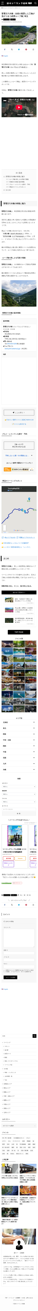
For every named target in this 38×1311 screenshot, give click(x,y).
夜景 (3, 1144)
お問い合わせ (29, 1297)
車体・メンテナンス (10, 1072)
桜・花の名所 (5, 1147)
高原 (27, 1153)
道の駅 (6, 1050)
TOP (6, 1297)
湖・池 (28, 895)
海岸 (34, 1147)
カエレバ (10, 854)
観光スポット (19, 1153)
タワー (4, 1141)
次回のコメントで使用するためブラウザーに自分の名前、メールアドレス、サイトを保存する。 (20, 971)
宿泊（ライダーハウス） (12, 1061)
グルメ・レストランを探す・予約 (19, 184)
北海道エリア (8, 1084)
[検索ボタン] (35, 3)
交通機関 (17, 1297)
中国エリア (7, 1104)
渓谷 (3, 1150)
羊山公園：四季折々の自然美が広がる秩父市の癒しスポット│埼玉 (24, 610)
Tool (6, 1080)
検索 (19, 813)
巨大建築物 (23, 1144)
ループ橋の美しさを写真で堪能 (19, 179)
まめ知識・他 (8, 1076)
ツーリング (6, 19)
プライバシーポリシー (19, 1300)
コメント (7, 927)
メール (6, 957)
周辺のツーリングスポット (17, 187)
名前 (6, 950)
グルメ (28, 1138)
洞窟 (29, 1147)
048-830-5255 (12, 344)
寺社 (8, 1144)
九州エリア (7, 1112)
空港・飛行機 (24, 1150)
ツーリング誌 (8, 1064)
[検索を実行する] (34, 1036)
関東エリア (7, 1092)
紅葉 (31, 1150)
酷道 (6, 1057)
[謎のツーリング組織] (19, 3)
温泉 (8, 1150)
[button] (5, 49)
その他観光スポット (19, 1138)
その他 (6, 1069)
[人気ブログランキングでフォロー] (6, 883)
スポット (13, 19)
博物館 (28, 1141)
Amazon (20, 858)
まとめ (8, 190)
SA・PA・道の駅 (6, 1138)
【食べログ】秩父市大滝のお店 (19, 445)
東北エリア (7, 1088)
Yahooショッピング (8, 864)
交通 (23, 1141)
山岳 (13, 1144)
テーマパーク (16, 1141)
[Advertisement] (19, 143)
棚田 (13, 1147)
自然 (3, 1153)
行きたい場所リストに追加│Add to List (19, 420)
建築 (34, 1144)
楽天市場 (8, 858)
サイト (5, 963)
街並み (12, 1153)
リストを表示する (20, 424)
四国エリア (7, 1108)
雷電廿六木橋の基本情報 (16, 182)
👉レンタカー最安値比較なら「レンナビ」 (16, 547)
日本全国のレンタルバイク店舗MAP (16, 543)
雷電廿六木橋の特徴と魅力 (15, 176)
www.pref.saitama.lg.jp (12, 348)
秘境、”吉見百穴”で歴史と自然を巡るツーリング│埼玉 (23, 600)
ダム (21, 895)
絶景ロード (8, 1053)
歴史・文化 (23, 1147)
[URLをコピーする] (33, 49)
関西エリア (7, 1100)
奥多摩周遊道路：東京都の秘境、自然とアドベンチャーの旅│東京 (24, 620)
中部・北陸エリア (9, 1096)
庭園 (29, 1144)
